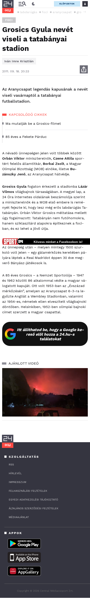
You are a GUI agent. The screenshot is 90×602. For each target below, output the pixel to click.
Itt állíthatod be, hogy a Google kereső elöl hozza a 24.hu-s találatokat (50, 334)
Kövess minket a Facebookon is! (58, 242)
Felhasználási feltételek (28, 490)
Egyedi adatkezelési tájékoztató (33, 499)
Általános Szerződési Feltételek (33, 508)
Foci (9, 20)
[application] (45, 392)
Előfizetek (67, 3)
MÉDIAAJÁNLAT (19, 517)
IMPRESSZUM (17, 482)
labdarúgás (28, 12)
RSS (11, 464)
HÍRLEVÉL (15, 473)
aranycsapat (62, 12)
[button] (84, 11)
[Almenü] (22, 4)
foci (45, 12)
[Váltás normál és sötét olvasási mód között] (33, 4)
